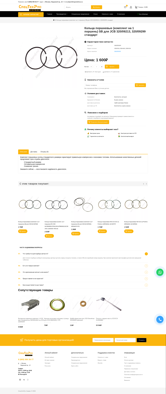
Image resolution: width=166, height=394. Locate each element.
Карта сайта (74, 366)
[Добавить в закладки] (41, 200)
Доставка (33, 152)
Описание (23, 152)
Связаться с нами (107, 14)
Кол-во (86, 66)
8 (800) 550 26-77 (33, 2)
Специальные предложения (80, 14)
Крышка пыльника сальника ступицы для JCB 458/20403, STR (56, 319)
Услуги (95, 14)
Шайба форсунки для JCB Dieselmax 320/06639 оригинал (82, 319)
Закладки (47, 363)
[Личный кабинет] (131, 7)
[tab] (83, 254)
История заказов (49, 360)
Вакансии (127, 380)
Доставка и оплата (129, 371)
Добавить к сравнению (112, 71)
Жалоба (100, 363)
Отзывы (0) (44, 152)
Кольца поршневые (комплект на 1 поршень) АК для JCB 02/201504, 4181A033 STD (82, 224)
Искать (97, 7)
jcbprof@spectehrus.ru (75, 2)
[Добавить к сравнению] (41, 209)
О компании (121, 14)
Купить (112, 66)
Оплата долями (128, 360)
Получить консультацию (99, 122)
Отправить (142, 340)
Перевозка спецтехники (131, 369)
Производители (61, 14)
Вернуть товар (102, 360)
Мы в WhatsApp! (143, 14)
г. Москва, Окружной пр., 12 (53, 2)
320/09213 (117, 51)
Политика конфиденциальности (133, 374)
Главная (49, 14)
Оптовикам (127, 377)
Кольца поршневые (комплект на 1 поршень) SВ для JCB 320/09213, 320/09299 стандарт (85, 20)
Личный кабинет (49, 357)
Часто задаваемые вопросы (132, 363)
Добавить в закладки (94, 71)
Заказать (141, 85)
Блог (125, 357)
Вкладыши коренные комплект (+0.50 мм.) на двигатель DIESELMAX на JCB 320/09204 (31, 320)
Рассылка (47, 366)
